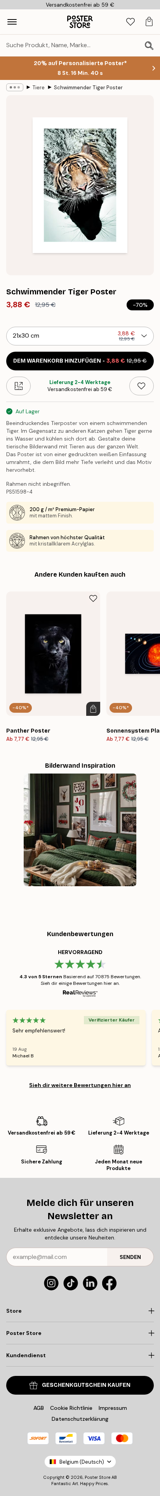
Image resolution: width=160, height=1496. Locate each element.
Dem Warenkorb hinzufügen (80, 361)
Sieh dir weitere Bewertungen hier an (80, 1085)
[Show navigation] (12, 21)
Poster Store (97, 1477)
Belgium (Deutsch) (81, 1462)
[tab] (130, 22)
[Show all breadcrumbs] (14, 87)
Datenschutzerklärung (80, 1418)
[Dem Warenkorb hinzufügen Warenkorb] (93, 709)
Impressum (113, 1407)
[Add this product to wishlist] (141, 386)
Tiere (39, 87)
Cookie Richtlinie (71, 1407)
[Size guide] (18, 386)
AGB (38, 1407)
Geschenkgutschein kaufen (86, 1385)
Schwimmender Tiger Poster (88, 87)
